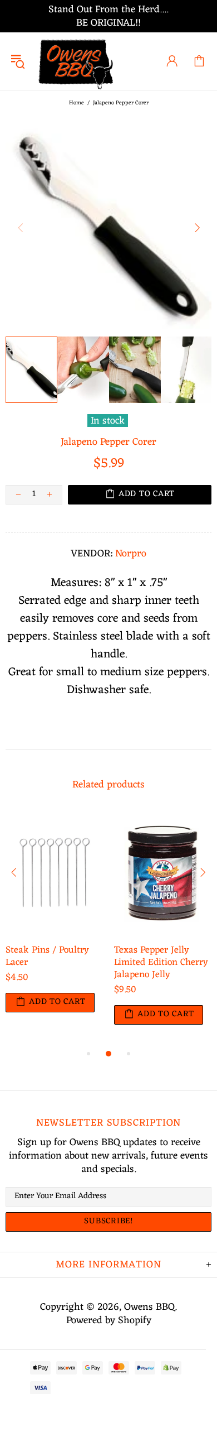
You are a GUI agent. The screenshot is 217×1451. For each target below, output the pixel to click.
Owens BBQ (77, 61)
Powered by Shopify (108, 1320)
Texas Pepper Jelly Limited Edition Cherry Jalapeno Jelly (161, 962)
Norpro (130, 553)
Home (76, 103)
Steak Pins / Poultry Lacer (47, 956)
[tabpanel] (54, 923)
